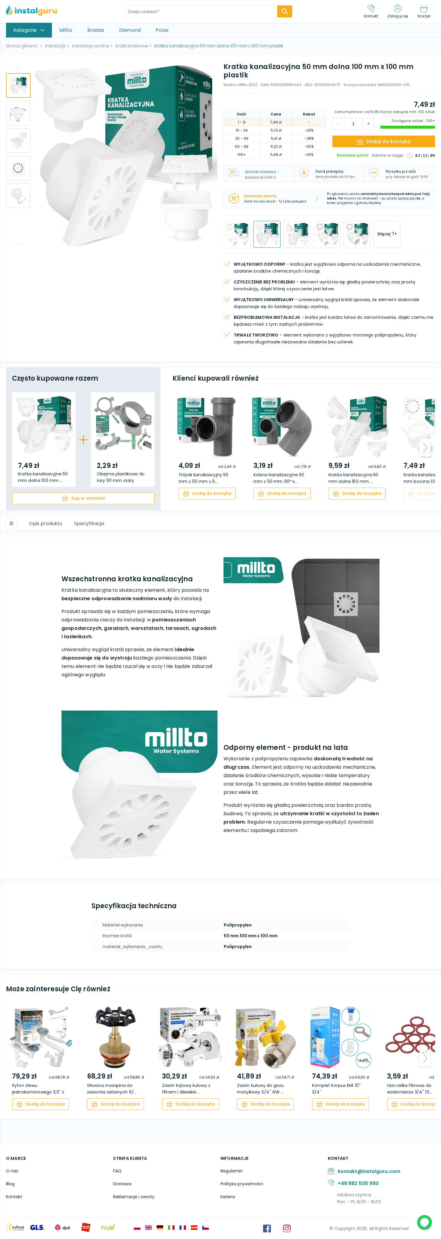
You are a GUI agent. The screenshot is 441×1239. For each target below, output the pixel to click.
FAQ (117, 1171)
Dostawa (122, 1184)
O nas (12, 1171)
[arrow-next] (424, 447)
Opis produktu (45, 523)
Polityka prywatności (241, 1184)
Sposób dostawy (260, 171)
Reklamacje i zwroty (133, 1197)
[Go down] (18, 244)
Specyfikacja (89, 523)
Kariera (227, 1197)
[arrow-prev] (182, 447)
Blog (10, 1184)
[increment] (338, 123)
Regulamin (231, 1171)
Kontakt (14, 1197)
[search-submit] (284, 11)
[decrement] (368, 123)
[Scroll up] (11, 523)
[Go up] (18, 67)
